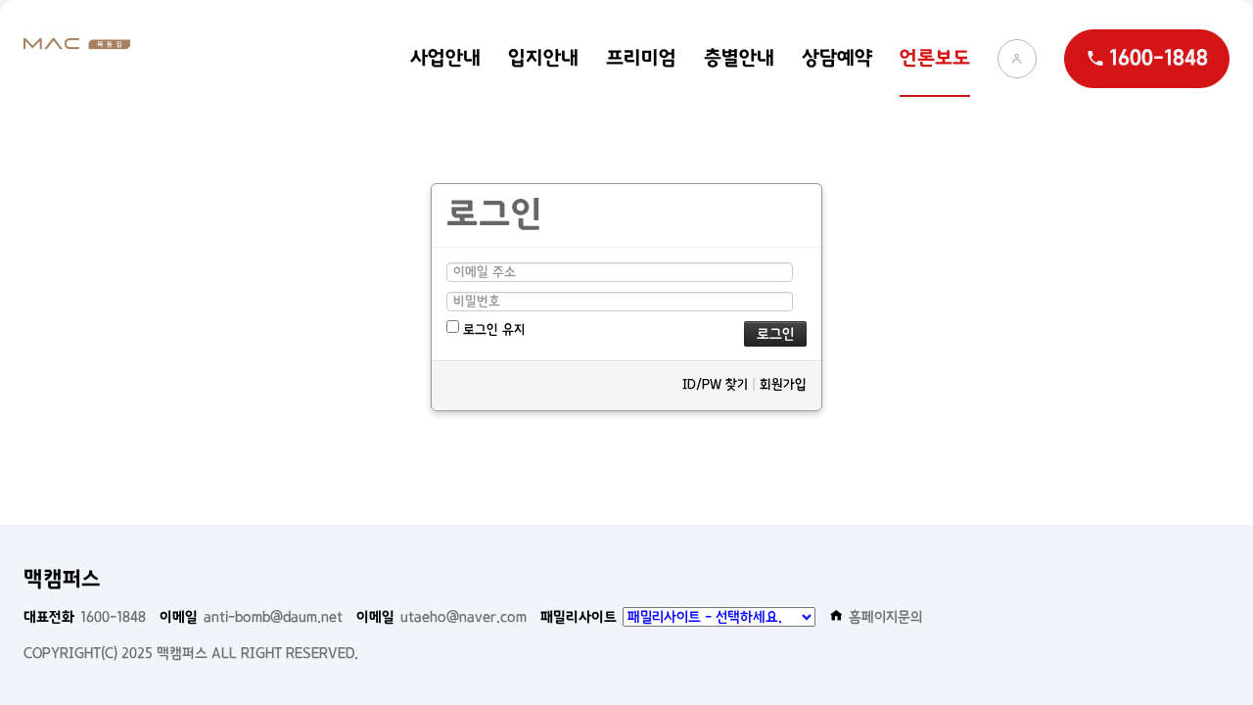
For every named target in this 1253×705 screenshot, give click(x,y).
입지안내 (543, 58)
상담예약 (837, 58)
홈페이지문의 (886, 617)
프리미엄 (641, 58)
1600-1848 (84, 617)
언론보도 (935, 58)
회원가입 (783, 383)
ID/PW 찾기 (715, 383)
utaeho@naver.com (441, 617)
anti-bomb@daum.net (251, 617)
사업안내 (445, 58)
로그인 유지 (492, 329)
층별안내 (739, 58)
